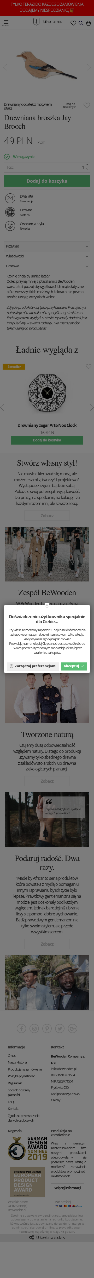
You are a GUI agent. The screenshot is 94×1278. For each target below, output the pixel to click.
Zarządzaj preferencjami (35, 665)
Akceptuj (71, 665)
